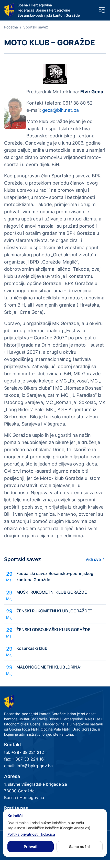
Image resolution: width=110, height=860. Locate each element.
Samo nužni (79, 846)
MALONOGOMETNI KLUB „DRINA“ (48, 667)
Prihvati (30, 846)
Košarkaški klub (31, 648)
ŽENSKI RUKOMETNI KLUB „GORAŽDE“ (54, 610)
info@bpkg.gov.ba (35, 765)
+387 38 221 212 (27, 752)
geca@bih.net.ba (60, 110)
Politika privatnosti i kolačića (31, 834)
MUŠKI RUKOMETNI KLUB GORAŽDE (51, 592)
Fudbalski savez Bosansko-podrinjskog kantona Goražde (54, 576)
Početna (11, 27)
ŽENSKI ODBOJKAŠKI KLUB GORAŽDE (53, 629)
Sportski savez (35, 27)
